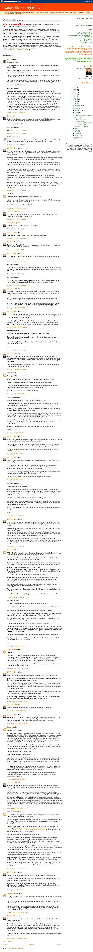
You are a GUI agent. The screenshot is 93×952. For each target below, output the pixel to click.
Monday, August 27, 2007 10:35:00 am (17, 912)
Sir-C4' (9, 59)
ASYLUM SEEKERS (80, 124)
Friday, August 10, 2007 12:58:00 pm (16, 779)
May (76, 130)
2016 (75, 87)
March (77, 133)
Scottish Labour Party (85, 42)
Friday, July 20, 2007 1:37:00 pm (15, 515)
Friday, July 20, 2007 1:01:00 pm (15, 454)
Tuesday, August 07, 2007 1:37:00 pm (17, 701)
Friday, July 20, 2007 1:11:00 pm (15, 480)
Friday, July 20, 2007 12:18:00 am (16, 433)
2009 (75, 99)
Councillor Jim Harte (86, 41)
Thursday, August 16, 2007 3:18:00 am (17, 868)
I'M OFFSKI (78, 117)
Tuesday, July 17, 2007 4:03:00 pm (16, 229)
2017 (75, 85)
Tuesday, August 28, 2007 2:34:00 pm (17, 938)
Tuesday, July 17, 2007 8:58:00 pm (16, 285)
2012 (75, 94)
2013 (75, 92)
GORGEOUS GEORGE (81, 126)
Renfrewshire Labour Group (84, 33)
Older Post (59, 944)
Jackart (9, 116)
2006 (75, 139)
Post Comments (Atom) (17, 948)
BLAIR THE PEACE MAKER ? (83, 123)
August (77, 112)
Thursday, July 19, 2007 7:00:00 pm (16, 393)
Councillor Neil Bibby (86, 38)
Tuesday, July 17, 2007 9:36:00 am (16, 144)
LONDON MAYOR (80, 121)
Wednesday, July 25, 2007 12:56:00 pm (17, 668)
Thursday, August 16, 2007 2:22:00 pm (17, 890)
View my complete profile (84, 78)
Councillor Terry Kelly (22, 8)
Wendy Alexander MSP (85, 32)
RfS (8, 194)
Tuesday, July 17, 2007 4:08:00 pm (16, 250)
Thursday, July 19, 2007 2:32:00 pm (16, 350)
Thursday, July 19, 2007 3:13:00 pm (16, 369)
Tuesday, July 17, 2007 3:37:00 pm (16, 208)
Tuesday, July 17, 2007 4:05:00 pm (16, 238)
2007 (75, 103)
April (76, 132)
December (78, 105)
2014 (75, 91)
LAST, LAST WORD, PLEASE (83, 116)
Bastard (10, 373)
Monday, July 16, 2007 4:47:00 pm (16, 124)
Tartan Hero (11, 137)
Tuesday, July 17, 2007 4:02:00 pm (16, 219)
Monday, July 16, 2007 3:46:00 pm (16, 85)
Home (32, 944)
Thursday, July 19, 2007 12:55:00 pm (17, 327)
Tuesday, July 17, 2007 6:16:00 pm (16, 274)
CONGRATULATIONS (81, 119)
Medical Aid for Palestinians (84, 25)
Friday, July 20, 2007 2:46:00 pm (15, 546)
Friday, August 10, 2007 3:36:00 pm (16, 808)
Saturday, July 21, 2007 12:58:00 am (16, 646)
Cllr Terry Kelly (12, 148)
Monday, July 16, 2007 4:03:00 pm (16, 112)
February (78, 135)
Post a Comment (7, 941)
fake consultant (12, 812)
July (76, 114)
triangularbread (12, 649)
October (77, 108)
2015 (75, 89)
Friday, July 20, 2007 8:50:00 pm (15, 597)
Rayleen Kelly (88, 39)
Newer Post (4, 944)
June (76, 128)
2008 (75, 101)
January (77, 137)
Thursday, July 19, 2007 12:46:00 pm (17, 308)
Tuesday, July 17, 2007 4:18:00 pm (16, 261)
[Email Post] (29, 49)
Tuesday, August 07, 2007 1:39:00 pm (17, 711)
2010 (75, 98)
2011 (75, 96)
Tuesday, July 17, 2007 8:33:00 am (16, 133)
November (78, 107)
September (78, 110)
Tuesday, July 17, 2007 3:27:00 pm (16, 190)
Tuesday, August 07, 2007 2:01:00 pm (17, 723)
